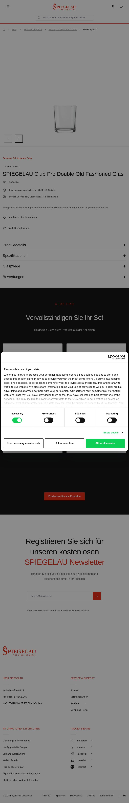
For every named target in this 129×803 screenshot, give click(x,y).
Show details (111, 432)
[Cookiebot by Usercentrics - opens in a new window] (110, 357)
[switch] (48, 420)
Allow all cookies (105, 443)
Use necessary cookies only (23, 443)
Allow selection (65, 443)
